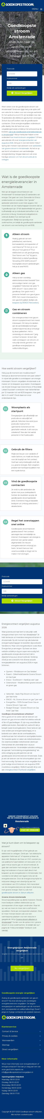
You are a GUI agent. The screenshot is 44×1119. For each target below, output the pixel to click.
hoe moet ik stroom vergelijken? (23, 137)
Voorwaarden (8, 1040)
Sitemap (5, 1045)
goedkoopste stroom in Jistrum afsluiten (18, 893)
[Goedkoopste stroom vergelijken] (18, 4)
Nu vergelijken (22, 968)
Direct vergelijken (10, 1049)
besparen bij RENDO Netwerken (25, 303)
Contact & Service (10, 1031)
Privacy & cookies (9, 1036)
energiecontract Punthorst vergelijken (20, 770)
